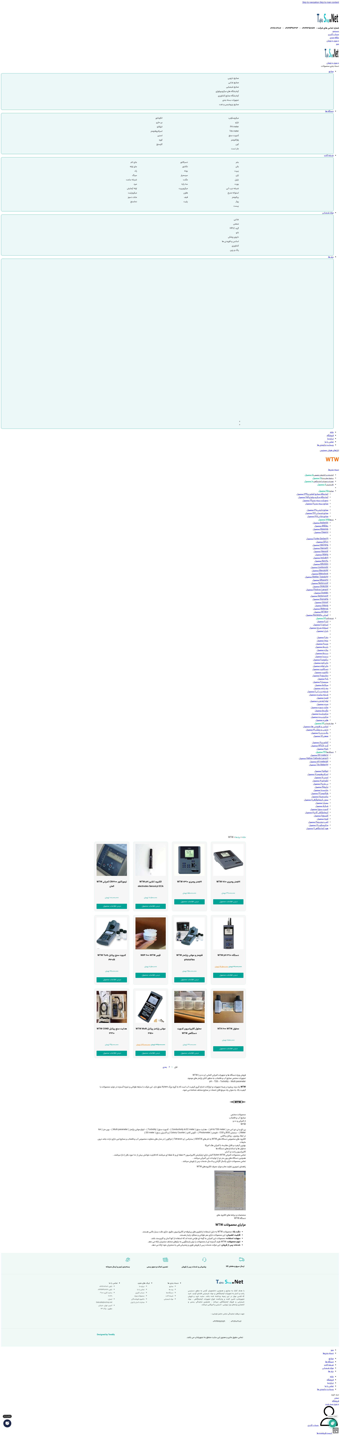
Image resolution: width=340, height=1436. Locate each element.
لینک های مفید (144, 1283)
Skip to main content (329, 2)
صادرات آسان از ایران (137, 1302)
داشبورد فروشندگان (137, 1299)
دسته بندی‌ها (333, 470)
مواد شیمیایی (168, 1299)
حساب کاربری (333, 34)
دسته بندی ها (173, 1283)
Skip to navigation (311, 2)
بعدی (165, 1067)
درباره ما (141, 1286)
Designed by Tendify (106, 1334)
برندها (237, 837)
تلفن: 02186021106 (105, 1286)
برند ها (171, 1289)
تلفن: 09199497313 (105, 1289)
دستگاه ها (169, 1293)
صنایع (171, 1286)
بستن (336, 1398)
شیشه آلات (169, 1296)
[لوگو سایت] (327, 25)
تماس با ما (140, 1289)
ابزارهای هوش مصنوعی (329, 450)
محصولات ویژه (139, 1296)
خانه (244, 837)
